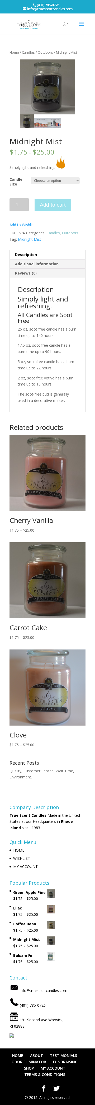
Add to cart (53, 205)
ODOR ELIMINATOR (29, 1061)
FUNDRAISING (65, 1061)
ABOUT (36, 1055)
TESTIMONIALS (63, 1055)
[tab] (47, 254)
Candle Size (16, 182)
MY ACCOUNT (25, 866)
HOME (18, 850)
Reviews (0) (26, 273)
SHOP (29, 1068)
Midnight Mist (29, 239)
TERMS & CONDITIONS (44, 1074)
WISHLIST (21, 858)
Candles (28, 52)
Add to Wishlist (22, 224)
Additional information (37, 263)
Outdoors (45, 52)
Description (26, 254)
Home (14, 52)
